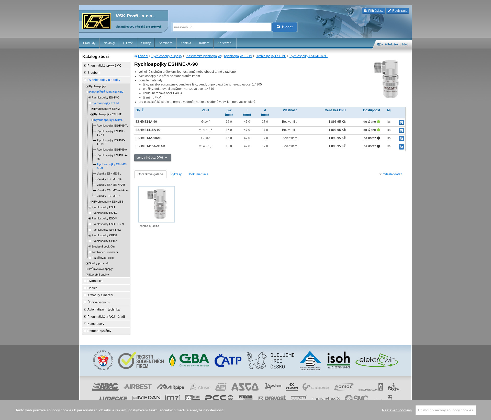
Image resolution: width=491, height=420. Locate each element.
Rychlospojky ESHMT (107, 114)
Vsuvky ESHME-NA (109, 179)
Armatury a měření (100, 295)
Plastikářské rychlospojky (203, 56)
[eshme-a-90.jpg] (156, 204)
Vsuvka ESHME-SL (109, 173)
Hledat (287, 27)
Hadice (92, 288)
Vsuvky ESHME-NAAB (111, 184)
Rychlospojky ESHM (238, 56)
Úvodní (143, 56)
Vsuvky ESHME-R (108, 195)
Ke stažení (225, 43)
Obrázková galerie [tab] (150, 174)
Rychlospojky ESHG (104, 212)
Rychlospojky (97, 86)
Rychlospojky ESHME (271, 56)
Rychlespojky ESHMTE (108, 201)
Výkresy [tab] (176, 174)
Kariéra (204, 43)
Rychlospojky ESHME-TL (112, 125)
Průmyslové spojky (101, 268)
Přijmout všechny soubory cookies (445, 410)
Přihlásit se (375, 11)
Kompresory (95, 324)
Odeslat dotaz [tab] (392, 174)
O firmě (128, 43)
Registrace (399, 11)
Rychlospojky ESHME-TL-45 (111, 133)
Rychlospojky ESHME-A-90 (308, 56)
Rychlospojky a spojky (166, 56)
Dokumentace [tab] (198, 174)
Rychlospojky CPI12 (104, 240)
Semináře (165, 43)
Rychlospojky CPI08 (104, 235)
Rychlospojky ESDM (104, 218)
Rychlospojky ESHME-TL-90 (111, 142)
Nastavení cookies (397, 410)
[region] (245, 410)
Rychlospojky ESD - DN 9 (108, 224)
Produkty (89, 43)
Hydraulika (95, 281)
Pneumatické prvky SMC (104, 65)
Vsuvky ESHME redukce (112, 190)
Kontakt (186, 43)
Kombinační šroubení (105, 252)
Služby (146, 43)
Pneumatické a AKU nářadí (106, 316)
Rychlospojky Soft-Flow (106, 229)
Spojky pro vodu (99, 263)
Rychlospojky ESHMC (105, 97)
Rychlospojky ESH (103, 207)
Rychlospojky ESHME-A (112, 149)
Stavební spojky (99, 274)
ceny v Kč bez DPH (150, 157)
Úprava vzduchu (98, 302)
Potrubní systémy (99, 331)
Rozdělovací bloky (103, 257)
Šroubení (93, 73)
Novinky (109, 43)
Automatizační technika (103, 309)
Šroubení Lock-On (103, 246)
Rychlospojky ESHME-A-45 (112, 157)
